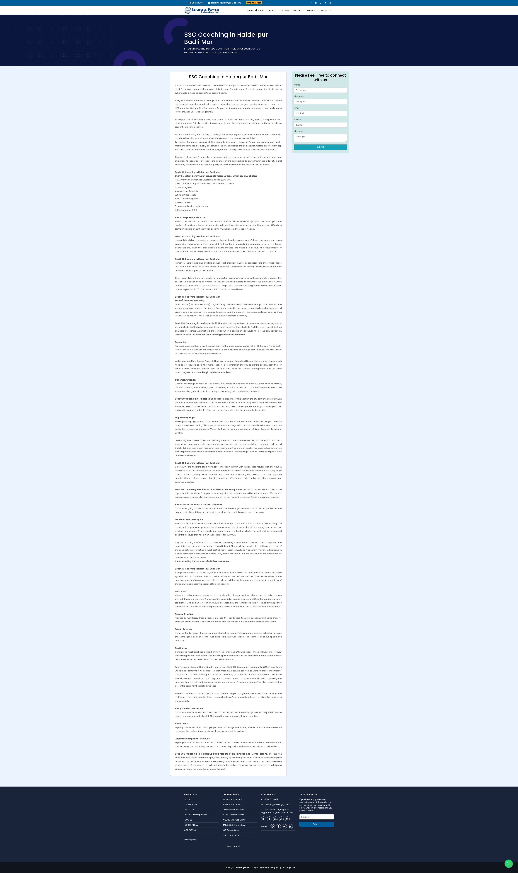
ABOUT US (189, 809)
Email (296, 108)
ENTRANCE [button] (311, 10)
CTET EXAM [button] (283, 10)
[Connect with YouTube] (281, 818)
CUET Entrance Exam (232, 835)
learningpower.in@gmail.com (226, 2)
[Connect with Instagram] (287, 818)
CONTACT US (326, 10)
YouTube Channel (231, 846)
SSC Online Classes (232, 830)
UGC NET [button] (297, 10)
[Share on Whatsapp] (272, 826)
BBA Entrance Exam (233, 804)
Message (298, 131)
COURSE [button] (270, 10)
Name (297, 84)
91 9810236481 (196, 2)
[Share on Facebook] (278, 826)
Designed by (275, 867)
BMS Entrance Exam (234, 809)
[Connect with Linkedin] (275, 818)
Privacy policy (190, 839)
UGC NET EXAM (191, 825)
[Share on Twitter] (284, 826)
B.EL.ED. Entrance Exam (235, 825)
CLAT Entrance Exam (234, 814)
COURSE (188, 820)
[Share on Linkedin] (290, 826)
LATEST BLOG (190, 804)
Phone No (299, 96)
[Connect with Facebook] (269, 818)
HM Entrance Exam (234, 799)
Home (250, 10)
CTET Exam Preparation (195, 814)
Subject (298, 119)
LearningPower (288, 867)
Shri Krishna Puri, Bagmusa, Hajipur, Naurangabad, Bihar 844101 (277, 811)
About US (259, 10)
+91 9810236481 (271, 799)
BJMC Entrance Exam (234, 820)
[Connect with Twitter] (263, 818)
